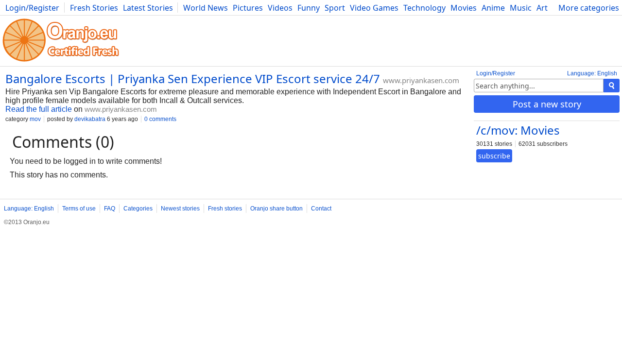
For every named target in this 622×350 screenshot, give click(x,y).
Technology (424, 7)
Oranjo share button (276, 208)
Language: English (592, 73)
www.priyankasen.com (421, 80)
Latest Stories (148, 7)
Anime (493, 7)
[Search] (612, 85)
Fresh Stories (94, 7)
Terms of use (79, 208)
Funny (308, 7)
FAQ (109, 208)
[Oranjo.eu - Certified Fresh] (60, 61)
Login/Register (32, 7)
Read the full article (38, 109)
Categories (138, 208)
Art (542, 7)
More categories (588, 7)
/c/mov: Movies (518, 130)
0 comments (160, 119)
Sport (335, 7)
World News (205, 7)
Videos (280, 7)
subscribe (494, 155)
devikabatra (89, 119)
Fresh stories (225, 208)
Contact (321, 208)
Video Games (374, 7)
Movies (463, 7)
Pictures (248, 7)
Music (521, 7)
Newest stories (180, 208)
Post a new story (547, 104)
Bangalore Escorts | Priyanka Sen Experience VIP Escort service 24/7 (192, 78)
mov (35, 119)
